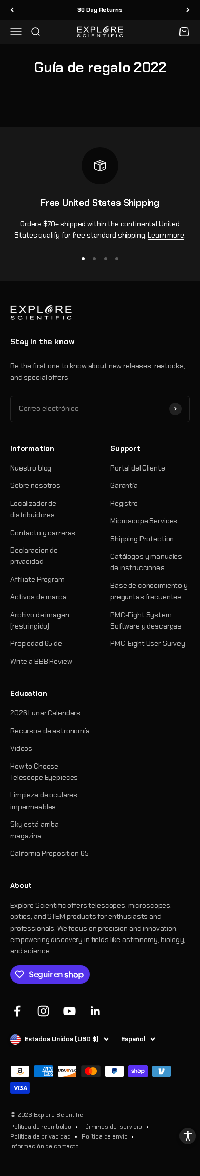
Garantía (124, 485)
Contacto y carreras (42, 532)
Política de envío (105, 1136)
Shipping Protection (142, 538)
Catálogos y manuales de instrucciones (146, 562)
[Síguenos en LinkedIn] (96, 1011)
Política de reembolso (40, 1127)
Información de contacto (44, 1146)
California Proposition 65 (49, 853)
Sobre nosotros (35, 485)
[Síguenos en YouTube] (69, 1011)
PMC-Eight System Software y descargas (146, 620)
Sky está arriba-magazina (36, 829)
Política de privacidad (40, 1136)
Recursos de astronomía (50, 730)
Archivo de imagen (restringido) (39, 620)
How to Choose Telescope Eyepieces (44, 771)
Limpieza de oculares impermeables (43, 800)
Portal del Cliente (137, 468)
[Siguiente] (188, 10)
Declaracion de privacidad (34, 555)
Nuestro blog (30, 468)
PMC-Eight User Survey (147, 643)
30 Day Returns (99, 9)
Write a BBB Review (41, 661)
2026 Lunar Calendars (45, 712)
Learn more (166, 235)
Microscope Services (143, 520)
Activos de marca (38, 596)
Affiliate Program (37, 579)
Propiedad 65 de (36, 643)
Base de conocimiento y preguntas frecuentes (149, 591)
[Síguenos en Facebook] (17, 1011)
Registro (124, 503)
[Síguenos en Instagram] (43, 1011)
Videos (21, 748)
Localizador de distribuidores (33, 509)
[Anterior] (12, 10)
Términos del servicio (112, 1127)
